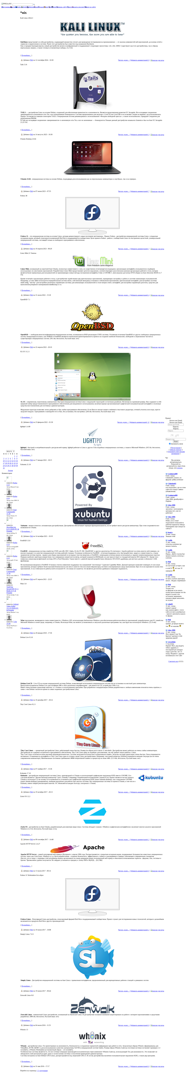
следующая (43, 1071)
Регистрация (175, 448)
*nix (49, 7)
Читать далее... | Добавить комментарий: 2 (133, 700)
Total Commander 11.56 (12, 512)
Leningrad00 (172, 474)
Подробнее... (26, 55)
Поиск (69, 7)
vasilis (170, 540)
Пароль (176, 429)
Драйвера (30, 7)
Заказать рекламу (78, 7)
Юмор (46, 7)
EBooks (18, 7)
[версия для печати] (157, 60)
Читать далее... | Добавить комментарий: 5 (133, 792)
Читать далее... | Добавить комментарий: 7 (133, 191)
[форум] (92, 524)
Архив (10, 470)
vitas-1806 (171, 505)
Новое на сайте (90, 7)
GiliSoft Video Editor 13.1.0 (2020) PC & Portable (12, 607)
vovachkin (171, 642)
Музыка (41, 7)
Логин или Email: (175, 422)
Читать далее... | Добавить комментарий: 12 (133, 422)
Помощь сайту (61, 7)
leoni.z (170, 532)
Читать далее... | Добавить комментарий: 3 (133, 135)
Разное (53, 7)
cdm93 (170, 604)
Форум (12, 7)
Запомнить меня (177, 444)
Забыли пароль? (176, 450)
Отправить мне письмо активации (176, 453)
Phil (31, 60)
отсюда (179, 468)
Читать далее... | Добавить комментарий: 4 (133, 295)
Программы (5, 7)
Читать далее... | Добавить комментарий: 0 (133, 60)
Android (23, 7)
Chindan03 (172, 483)
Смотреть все (173, 661)
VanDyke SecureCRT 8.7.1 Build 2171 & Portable (12, 590)
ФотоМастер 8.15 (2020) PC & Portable (13, 529)
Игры (36, 7)
